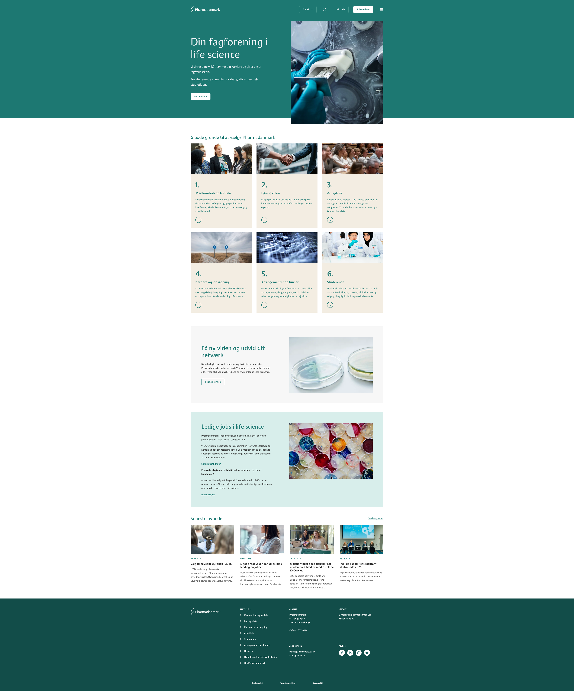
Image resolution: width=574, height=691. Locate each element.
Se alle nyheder (375, 518)
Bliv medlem (363, 9)
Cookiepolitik (318, 683)
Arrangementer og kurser (257, 645)
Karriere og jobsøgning (255, 627)
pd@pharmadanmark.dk (358, 614)
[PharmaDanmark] (205, 611)
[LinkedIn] (350, 653)
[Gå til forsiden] (205, 9)
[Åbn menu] (381, 9)
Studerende (250, 639)
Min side (340, 9)
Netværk (248, 651)
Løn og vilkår (250, 621)
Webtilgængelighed (287, 683)
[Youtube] (367, 653)
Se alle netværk (213, 381)
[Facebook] (342, 653)
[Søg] (324, 9)
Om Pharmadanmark (254, 663)
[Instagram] (359, 653)
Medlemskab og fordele (256, 615)
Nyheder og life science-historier (260, 657)
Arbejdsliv (249, 633)
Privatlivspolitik (257, 683)
